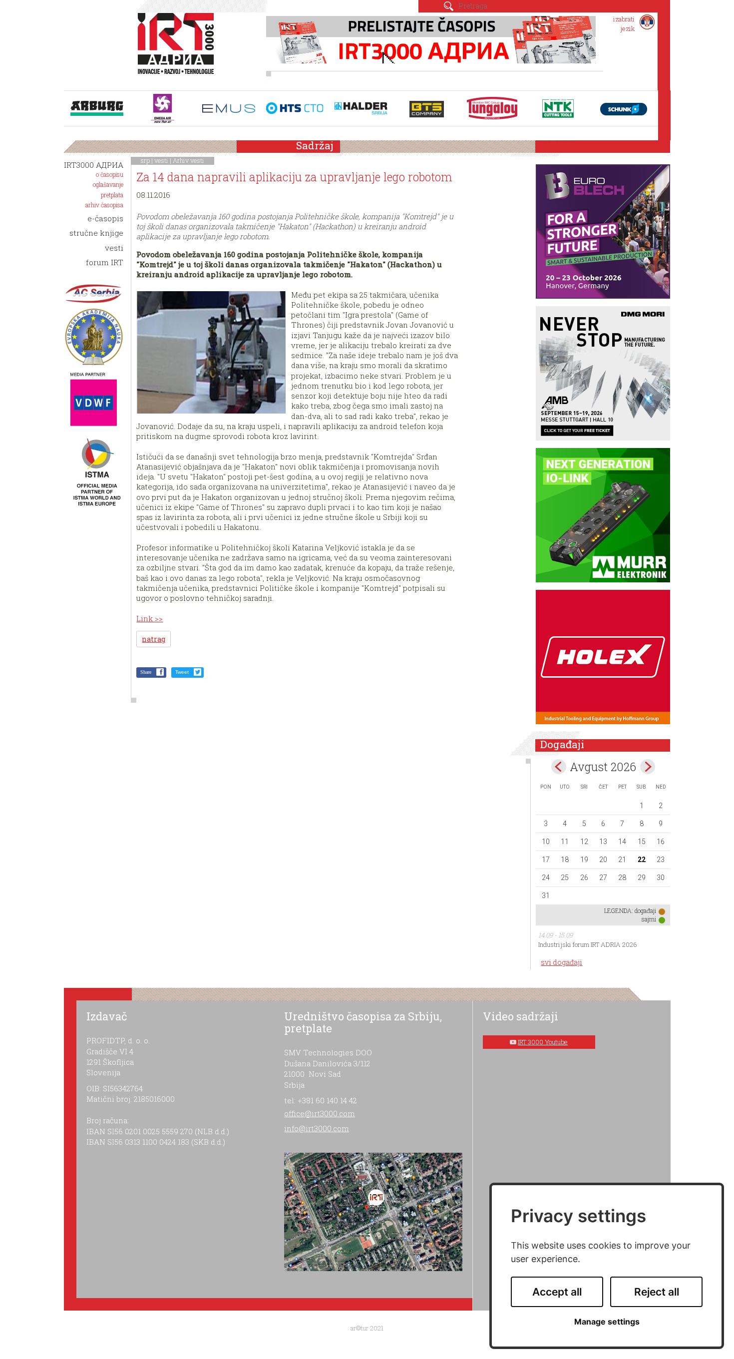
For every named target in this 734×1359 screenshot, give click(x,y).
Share (145, 672)
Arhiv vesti (188, 160)
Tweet (182, 672)
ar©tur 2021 (367, 1328)
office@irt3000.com (319, 1113)
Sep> (647, 766)
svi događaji (561, 962)
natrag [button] (153, 639)
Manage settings (607, 1322)
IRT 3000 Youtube (543, 1041)
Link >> (149, 618)
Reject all (656, 1292)
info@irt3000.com (316, 1128)
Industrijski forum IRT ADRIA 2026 (587, 944)
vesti (161, 160)
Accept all (557, 1292)
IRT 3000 (178, 49)
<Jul (558, 766)
